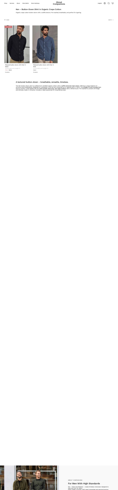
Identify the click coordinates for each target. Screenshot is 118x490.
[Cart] (113, 3)
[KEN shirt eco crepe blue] (45, 44)
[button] (5, 3)
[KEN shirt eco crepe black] (17, 44)
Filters (7, 19)
